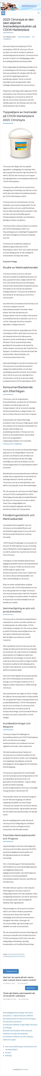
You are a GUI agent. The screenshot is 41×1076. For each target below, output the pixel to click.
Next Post (31, 988)
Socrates (25, 1069)
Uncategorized (24, 37)
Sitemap (8, 1055)
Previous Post (11, 971)
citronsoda (11, 954)
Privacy (8, 1052)
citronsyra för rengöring (12, 444)
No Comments (22, 983)
